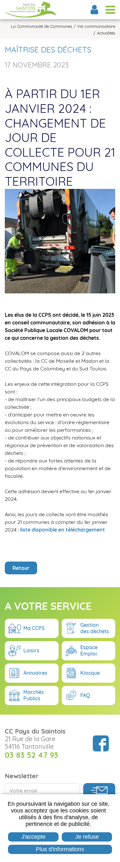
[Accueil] (30, 10)
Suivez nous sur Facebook (101, 743)
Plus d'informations (60, 849)
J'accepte (33, 837)
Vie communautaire (96, 26)
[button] (60, 240)
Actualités (106, 33)
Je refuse (87, 837)
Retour (20, 568)
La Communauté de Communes (41, 26)
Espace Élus (94, 9)
